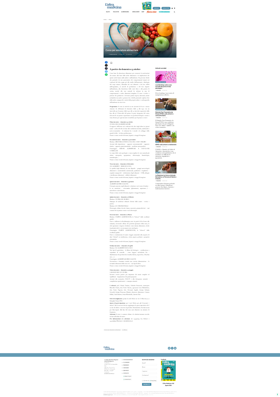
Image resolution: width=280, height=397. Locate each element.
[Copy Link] (106, 68)
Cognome (144, 371)
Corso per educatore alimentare (112, 329)
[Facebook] (106, 62)
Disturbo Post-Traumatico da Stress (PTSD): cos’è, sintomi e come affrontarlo (164, 113)
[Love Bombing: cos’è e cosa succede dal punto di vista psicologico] (165, 77)
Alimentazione (125, 11)
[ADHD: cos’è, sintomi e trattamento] (165, 137)
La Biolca (124, 329)
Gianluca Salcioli (113, 54)
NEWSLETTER (166, 8)
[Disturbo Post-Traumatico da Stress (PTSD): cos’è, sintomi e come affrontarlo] (165, 104)
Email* (144, 363)
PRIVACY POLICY (128, 376)
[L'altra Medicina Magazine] (113, 6)
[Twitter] (106, 71)
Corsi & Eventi (135, 11)
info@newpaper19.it (108, 394)
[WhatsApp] (106, 74)
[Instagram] (172, 348)
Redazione (158, 90)
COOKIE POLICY (128, 379)
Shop (143, 11)
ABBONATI (156, 8)
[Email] (106, 65)
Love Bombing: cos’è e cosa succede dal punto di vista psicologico (163, 86)
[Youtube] (175, 348)
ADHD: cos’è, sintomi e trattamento (165, 144)
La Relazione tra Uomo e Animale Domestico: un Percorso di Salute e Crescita (165, 177)
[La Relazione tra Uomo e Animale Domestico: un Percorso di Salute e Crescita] (165, 167)
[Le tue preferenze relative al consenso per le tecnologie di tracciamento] (277, 394)
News (107, 46)
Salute (108, 11)
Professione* (145, 375)
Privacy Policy (153, 380)
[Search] (174, 11)
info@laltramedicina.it (109, 373)
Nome (143, 367)
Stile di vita (116, 11)
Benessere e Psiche (160, 82)
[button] (111, 63)
